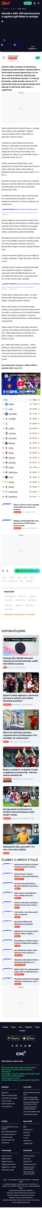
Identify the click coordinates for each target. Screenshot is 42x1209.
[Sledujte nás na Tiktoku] (25, 1045)
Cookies (32, 1195)
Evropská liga (20, 614)
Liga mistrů (30, 614)
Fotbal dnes (8, 614)
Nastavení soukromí (14, 1197)
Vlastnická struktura (26, 1197)
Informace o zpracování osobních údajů (18, 1195)
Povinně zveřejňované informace (21, 1202)
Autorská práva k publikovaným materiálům (21, 1190)
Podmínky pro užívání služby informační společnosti (20, 1193)
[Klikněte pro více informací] (4, 40)
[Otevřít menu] (38, 3)
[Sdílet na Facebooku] (3, 570)
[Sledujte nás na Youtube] (29, 1045)
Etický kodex (35, 1200)
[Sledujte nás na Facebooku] (12, 1045)
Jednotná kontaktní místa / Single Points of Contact (16, 1200)
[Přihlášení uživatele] (35, 3)
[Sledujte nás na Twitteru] (21, 1045)
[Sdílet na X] (7, 570)
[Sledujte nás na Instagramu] (16, 1045)
